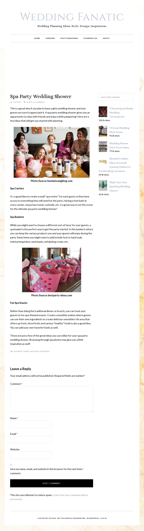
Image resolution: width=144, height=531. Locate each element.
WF (58, 518)
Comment (16, 383)
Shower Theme (21, 351)
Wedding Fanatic (72, 17)
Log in (103, 518)
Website (15, 449)
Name (14, 418)
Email (13, 433)
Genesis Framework (74, 518)
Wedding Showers (40, 351)
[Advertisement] (72, 68)
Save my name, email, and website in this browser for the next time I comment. (46, 471)
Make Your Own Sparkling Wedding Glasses (119, 186)
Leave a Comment (36, 102)
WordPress (93, 518)
